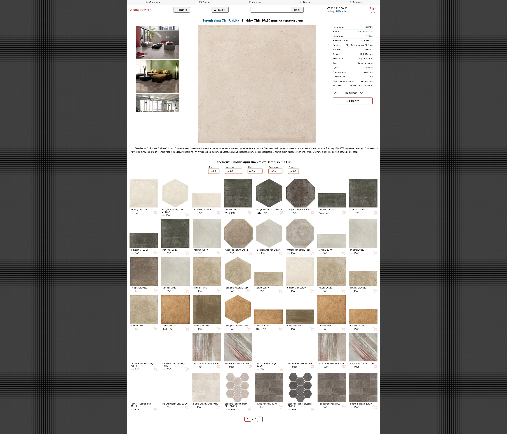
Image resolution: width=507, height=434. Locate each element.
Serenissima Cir (365, 32)
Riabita (233, 20)
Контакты (357, 2)
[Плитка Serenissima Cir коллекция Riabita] (157, 42)
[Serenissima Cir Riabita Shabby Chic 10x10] (257, 84)
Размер (292, 167)
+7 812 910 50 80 (337, 8)
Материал (230, 167)
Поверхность (274, 167)
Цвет (250, 167)
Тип (210, 167)
